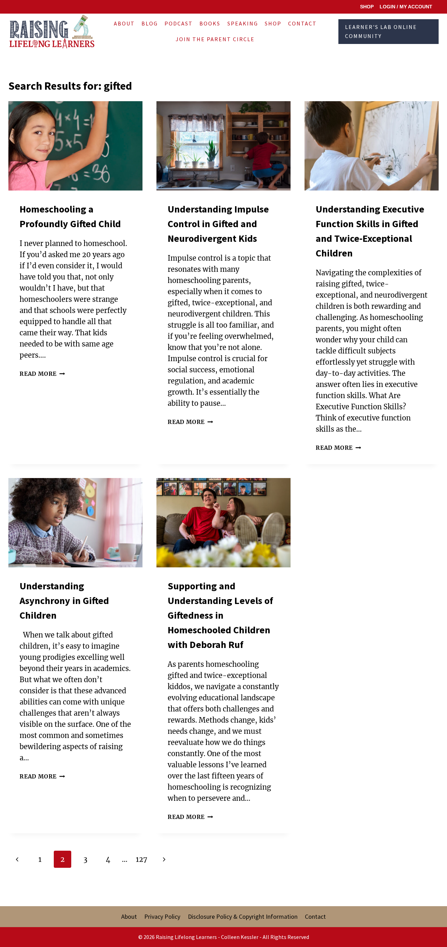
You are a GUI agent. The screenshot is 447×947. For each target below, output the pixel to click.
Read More (42, 373)
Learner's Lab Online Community (381, 31)
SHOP (367, 6)
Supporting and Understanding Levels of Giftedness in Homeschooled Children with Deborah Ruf (220, 615)
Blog (149, 23)
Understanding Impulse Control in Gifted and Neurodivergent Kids (218, 224)
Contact (302, 23)
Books (209, 23)
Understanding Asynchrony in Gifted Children (64, 600)
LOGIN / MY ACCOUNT (406, 6)
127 (141, 859)
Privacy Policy (162, 916)
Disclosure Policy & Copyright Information (243, 916)
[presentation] (75, 146)
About (124, 23)
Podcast (178, 23)
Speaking (242, 23)
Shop (273, 23)
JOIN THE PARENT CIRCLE (215, 39)
